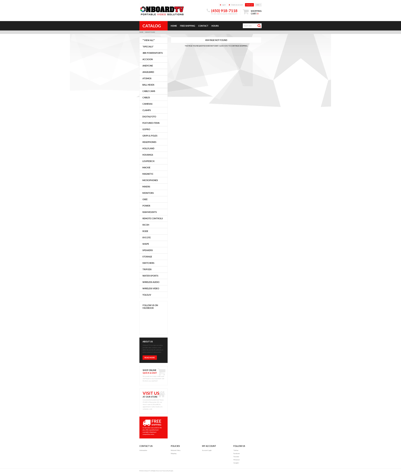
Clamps (146, 110)
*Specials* (148, 46)
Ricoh (145, 225)
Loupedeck (148, 161)
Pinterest (236, 460)
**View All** (148, 40)
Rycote (146, 237)
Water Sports (150, 275)
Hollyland (148, 148)
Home (174, 26)
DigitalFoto (149, 116)
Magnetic (147, 174)
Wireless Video (150, 288)
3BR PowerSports (152, 53)
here (226, 46)
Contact (203, 26)
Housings (147, 154)
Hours (215, 26)
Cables (146, 97)
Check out (249, 5)
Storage (147, 256)
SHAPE (145, 244)
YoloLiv (146, 295)
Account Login (207, 450)
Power (146, 205)
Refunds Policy (175, 450)
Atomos (146, 78)
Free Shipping (187, 26)
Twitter (235, 450)
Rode (145, 231)
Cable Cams (148, 91)
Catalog (152, 25)
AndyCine (147, 65)
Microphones (150, 180)
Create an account (237, 5)
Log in (224, 5)
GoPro (146, 129)
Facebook (236, 453)
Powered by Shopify (167, 471)
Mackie (146, 167)
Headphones (149, 142)
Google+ (236, 463)
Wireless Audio (150, 282)
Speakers (147, 250)
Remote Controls (152, 218)
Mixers (146, 186)
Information (143, 450)
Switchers (148, 263)
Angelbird (148, 72)
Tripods (147, 269)
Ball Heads (148, 84)
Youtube (236, 456)
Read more (150, 357)
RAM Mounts (149, 212)
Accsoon (147, 59)
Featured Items (151, 123)
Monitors (148, 193)
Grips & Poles (149, 135)
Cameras (147, 104)
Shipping (173, 453)
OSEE (145, 199)
